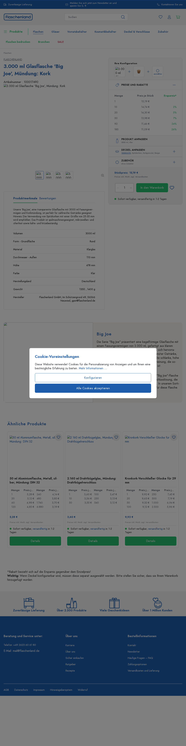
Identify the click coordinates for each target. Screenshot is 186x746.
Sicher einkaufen (75, 658)
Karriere (70, 645)
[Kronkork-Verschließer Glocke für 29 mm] (150, 454)
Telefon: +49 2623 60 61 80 (20, 645)
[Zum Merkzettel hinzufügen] (172, 187)
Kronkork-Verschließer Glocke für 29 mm (150, 480)
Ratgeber (71, 664)
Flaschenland (13, 59)
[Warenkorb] (178, 17)
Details (35, 541)
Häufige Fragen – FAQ (140, 658)
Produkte (16, 32)
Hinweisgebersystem (61, 690)
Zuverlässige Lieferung (20, 4)
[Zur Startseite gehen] (18, 17)
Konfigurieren (93, 378)
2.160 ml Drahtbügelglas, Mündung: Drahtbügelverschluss (91, 480)
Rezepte (70, 670)
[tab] (25, 199)
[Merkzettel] (160, 17)
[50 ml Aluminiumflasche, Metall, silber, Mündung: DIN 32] (35, 454)
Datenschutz (21, 690)
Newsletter (134, 651)
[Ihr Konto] (169, 17)
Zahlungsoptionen (137, 664)
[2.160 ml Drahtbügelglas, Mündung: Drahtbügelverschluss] (93, 454)
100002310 (126, 153)
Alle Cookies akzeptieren (93, 388)
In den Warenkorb (152, 188)
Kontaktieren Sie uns (171, 4)
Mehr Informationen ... (93, 368)
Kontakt (132, 645)
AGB (6, 690)
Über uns (70, 651)
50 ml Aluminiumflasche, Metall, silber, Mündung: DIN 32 (33, 480)
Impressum (39, 690)
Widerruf (83, 690)
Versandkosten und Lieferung (143, 670)
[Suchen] (123, 17)
